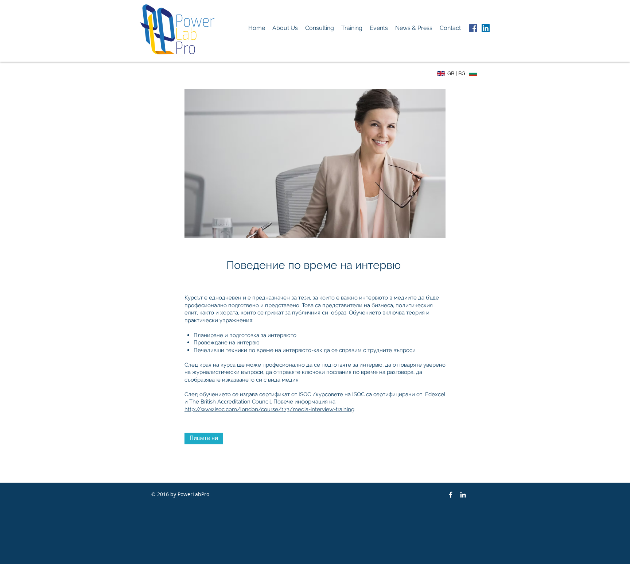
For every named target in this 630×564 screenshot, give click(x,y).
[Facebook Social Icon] (473, 28)
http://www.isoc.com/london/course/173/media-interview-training (269, 409)
